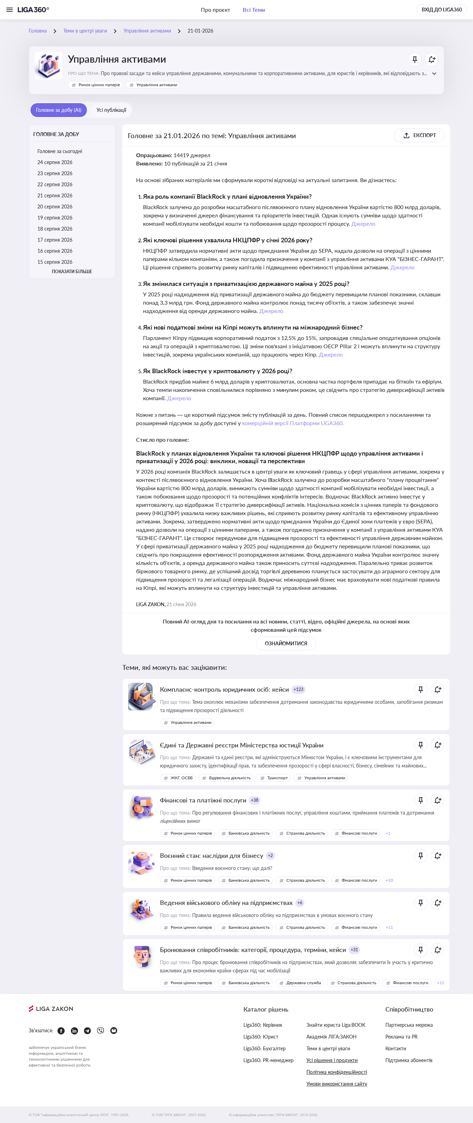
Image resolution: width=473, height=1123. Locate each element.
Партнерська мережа (409, 1025)
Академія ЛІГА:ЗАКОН (331, 1037)
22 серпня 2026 (54, 184)
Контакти (395, 1048)
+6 (299, 902)
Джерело (363, 223)
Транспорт (277, 777)
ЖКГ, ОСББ (182, 777)
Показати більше (72, 271)
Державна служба (303, 982)
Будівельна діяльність (230, 777)
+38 (254, 800)
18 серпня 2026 (54, 229)
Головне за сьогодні (59, 151)
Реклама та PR (401, 1037)
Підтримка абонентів (408, 1060)
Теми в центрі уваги (328, 1048)
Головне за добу (56, 134)
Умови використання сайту (336, 1084)
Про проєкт (215, 9)
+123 (298, 689)
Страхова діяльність (305, 833)
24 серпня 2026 (54, 162)
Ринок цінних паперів (99, 84)
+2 (270, 855)
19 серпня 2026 (54, 218)
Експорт (424, 135)
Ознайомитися (286, 643)
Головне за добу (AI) (58, 110)
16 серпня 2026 (54, 251)
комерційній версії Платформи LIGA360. (293, 423)
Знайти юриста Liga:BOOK (335, 1025)
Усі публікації (111, 110)
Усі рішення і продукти (332, 1060)
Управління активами (156, 84)
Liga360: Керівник (262, 1025)
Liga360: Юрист (260, 1037)
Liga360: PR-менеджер (268, 1060)
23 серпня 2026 (54, 173)
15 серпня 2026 (54, 262)
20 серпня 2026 (54, 206)
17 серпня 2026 (54, 240)
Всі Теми (254, 9)
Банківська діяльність (249, 833)
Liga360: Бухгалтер (264, 1048)
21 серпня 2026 (54, 195)
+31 (354, 949)
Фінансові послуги (359, 833)
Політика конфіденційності (336, 1072)
